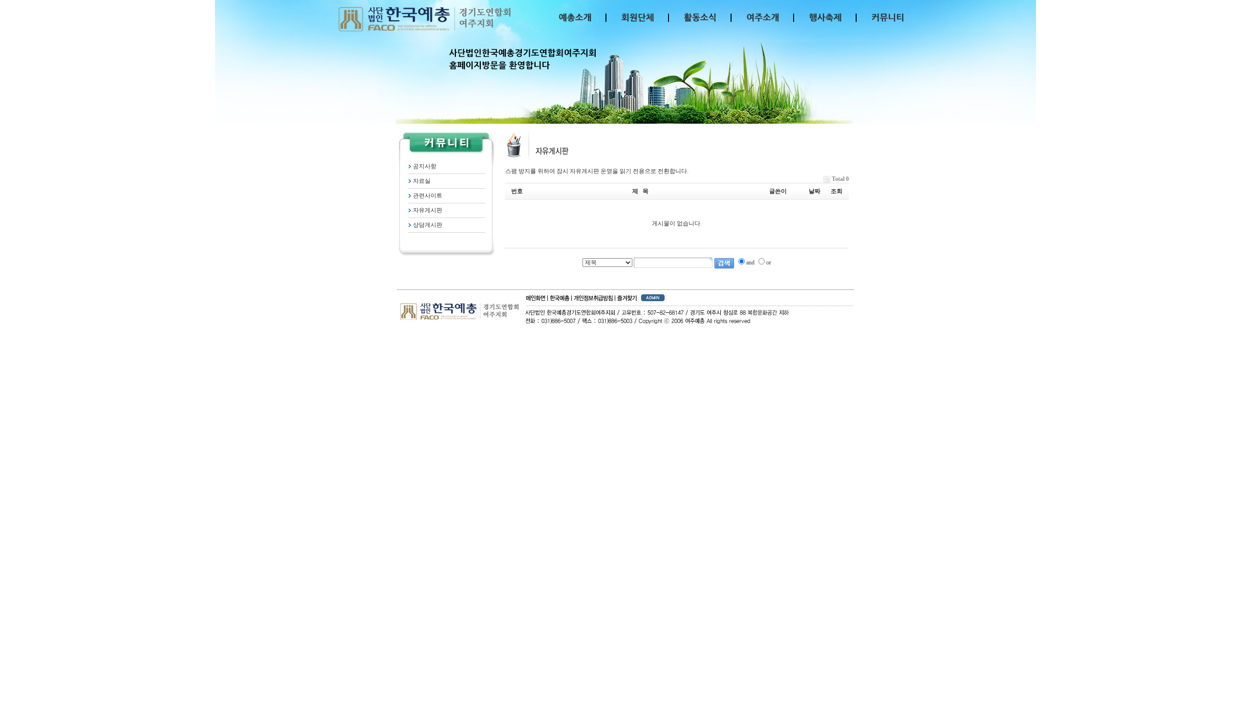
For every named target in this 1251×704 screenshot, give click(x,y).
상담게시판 (427, 224)
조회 (836, 191)
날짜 (814, 191)
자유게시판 (427, 210)
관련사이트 (427, 195)
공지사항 (424, 166)
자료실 (422, 180)
